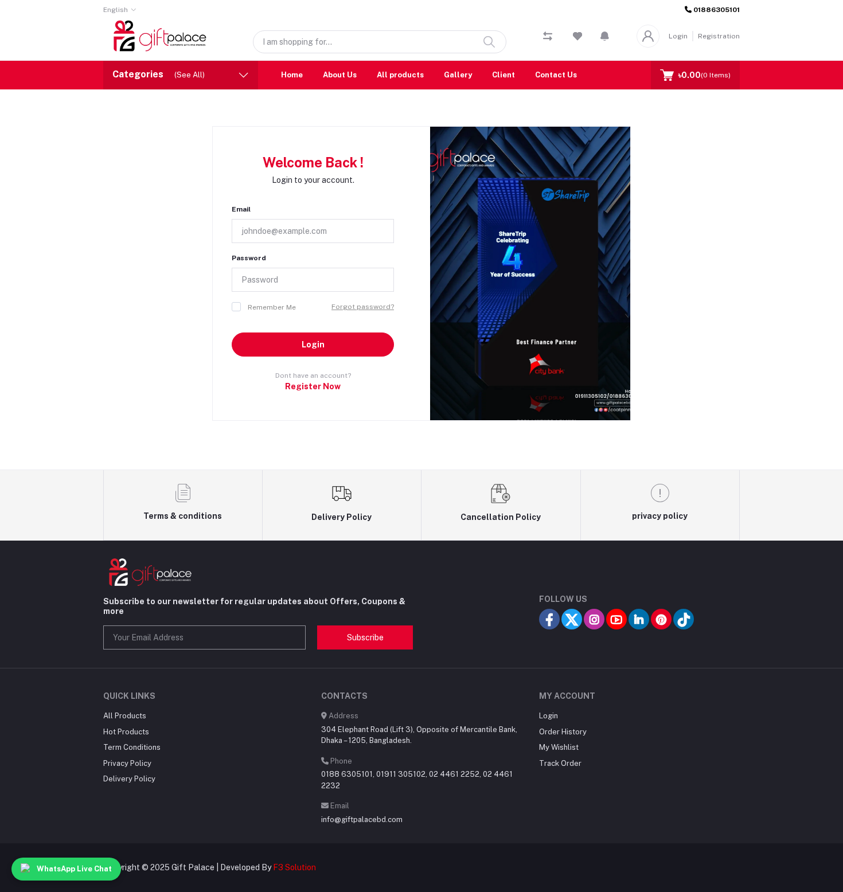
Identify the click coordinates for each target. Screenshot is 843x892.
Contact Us (556, 75)
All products (400, 75)
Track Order (560, 763)
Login (678, 36)
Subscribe (365, 637)
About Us (340, 75)
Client (503, 75)
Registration (719, 36)
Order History (563, 731)
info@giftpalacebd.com (362, 819)
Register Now (313, 386)
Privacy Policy (127, 763)
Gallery (458, 75)
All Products (124, 715)
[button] (604, 36)
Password (249, 258)
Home (292, 75)
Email (241, 209)
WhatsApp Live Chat (74, 868)
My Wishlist (559, 747)
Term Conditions (132, 747)
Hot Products (126, 731)
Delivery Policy (129, 778)
